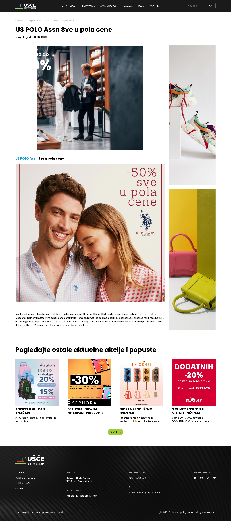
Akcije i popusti (109, 5)
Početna (19, 21)
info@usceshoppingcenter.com (145, 492)
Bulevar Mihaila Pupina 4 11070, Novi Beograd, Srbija (79, 479)
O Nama (19, 472)
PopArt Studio (57, 512)
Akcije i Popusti (34, 21)
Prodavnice (88, 5)
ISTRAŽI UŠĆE (68, 5)
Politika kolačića (23, 483)
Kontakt (155, 5)
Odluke (19, 488)
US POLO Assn (26, 158)
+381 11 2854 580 (137, 478)
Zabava (128, 5)
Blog (141, 5)
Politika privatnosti (25, 478)
